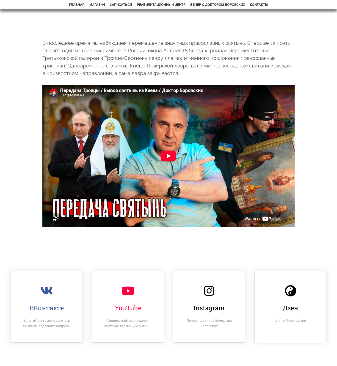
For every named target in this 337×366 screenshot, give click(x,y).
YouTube (128, 308)
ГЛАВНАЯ (77, 4)
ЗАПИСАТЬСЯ (121, 4)
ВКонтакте (47, 308)
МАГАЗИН (97, 4)
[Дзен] (290, 290)
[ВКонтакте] (46, 290)
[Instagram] (209, 290)
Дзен (290, 308)
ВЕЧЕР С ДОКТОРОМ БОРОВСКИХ (217, 4)
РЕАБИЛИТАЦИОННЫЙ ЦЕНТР (161, 4)
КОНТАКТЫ (259, 4)
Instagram (209, 308)
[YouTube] (128, 290)
